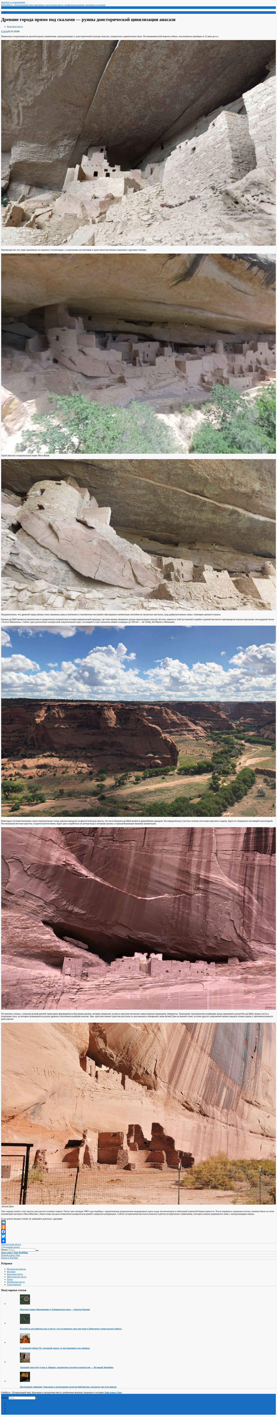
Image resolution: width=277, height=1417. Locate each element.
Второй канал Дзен (10, 1255)
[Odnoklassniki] (138, 1227)
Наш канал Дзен (113, 1392)
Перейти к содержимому (13, 2)
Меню (6, 7)
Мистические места (16, 1277)
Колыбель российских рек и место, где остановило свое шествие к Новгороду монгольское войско (71, 1329)
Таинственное (14, 1284)
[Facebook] (138, 1231)
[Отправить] (138, 1241)
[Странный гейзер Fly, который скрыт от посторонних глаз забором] (25, 1342)
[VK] (138, 1222)
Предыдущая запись (11, 1244)
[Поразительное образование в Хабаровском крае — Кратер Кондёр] (25, 1303)
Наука (10, 1279)
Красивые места (15, 26)
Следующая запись (10, 1247)
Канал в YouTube (9, 1258)
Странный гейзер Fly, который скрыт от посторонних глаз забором (55, 1348)
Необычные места (16, 1282)
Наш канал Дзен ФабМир (14, 1252)
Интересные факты (16, 1269)
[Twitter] (138, 1236)
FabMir (4, 31)
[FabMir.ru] (53, 5)
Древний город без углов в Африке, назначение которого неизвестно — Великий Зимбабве (66, 1367)
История (11, 1271)
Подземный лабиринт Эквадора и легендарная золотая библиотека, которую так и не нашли (68, 1387)
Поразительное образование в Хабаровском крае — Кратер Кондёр (55, 1309)
